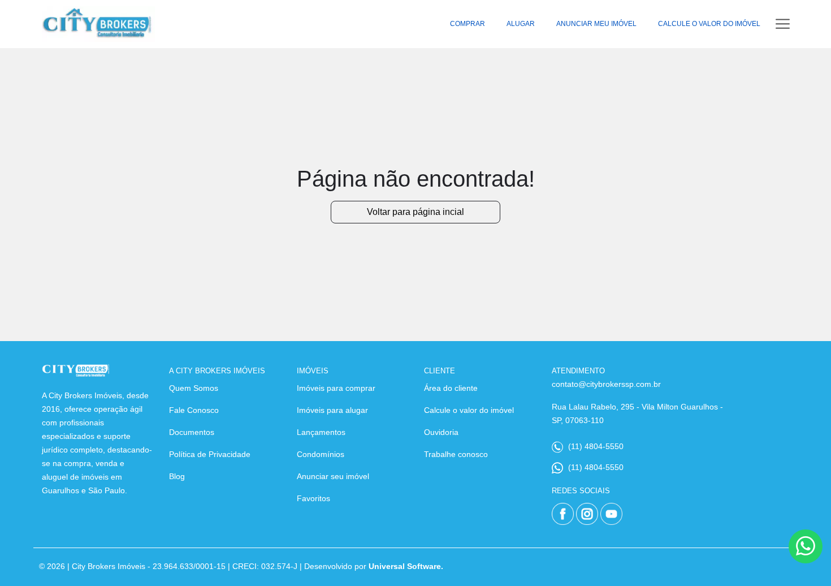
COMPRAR (467, 24)
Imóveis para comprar (336, 388)
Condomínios (320, 454)
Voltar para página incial (415, 212)
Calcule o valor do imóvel (469, 410)
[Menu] (783, 24)
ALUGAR (521, 24)
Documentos (191, 432)
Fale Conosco (194, 410)
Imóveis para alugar (332, 410)
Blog (177, 476)
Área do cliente (451, 388)
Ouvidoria (441, 432)
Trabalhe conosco (456, 454)
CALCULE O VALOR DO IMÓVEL (709, 24)
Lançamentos (321, 432)
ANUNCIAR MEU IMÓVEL (596, 24)
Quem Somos (193, 388)
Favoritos (313, 498)
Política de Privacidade (209, 454)
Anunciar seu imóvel (333, 476)
